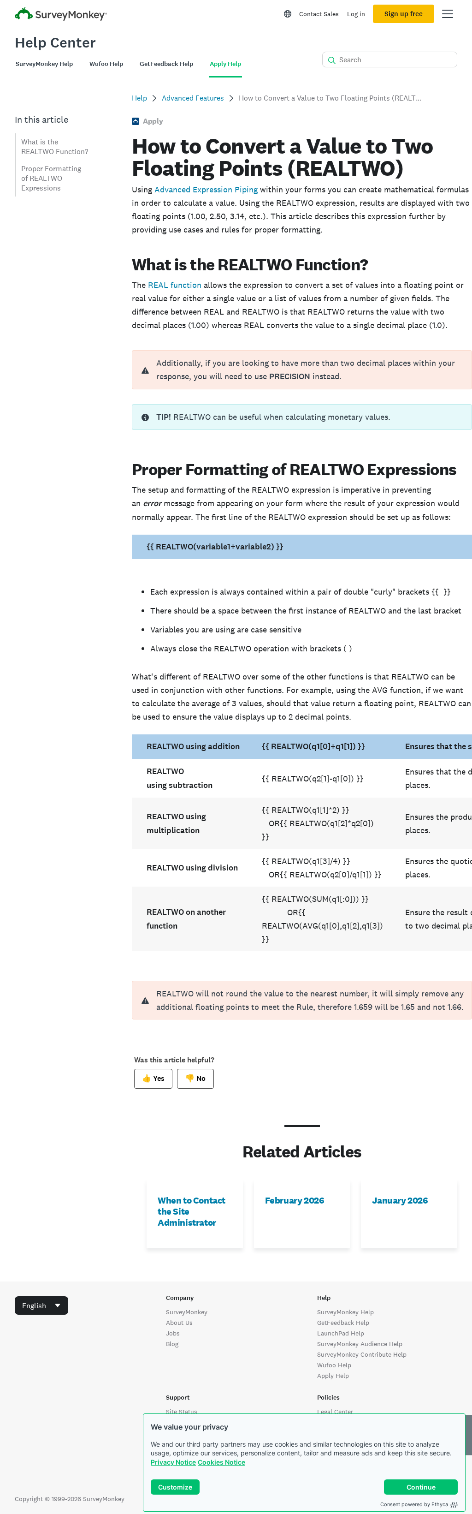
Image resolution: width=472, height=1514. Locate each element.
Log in (356, 14)
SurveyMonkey (186, 1312)
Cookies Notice (221, 1462)
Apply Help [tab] (225, 64)
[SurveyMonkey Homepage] (61, 15)
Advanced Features (193, 98)
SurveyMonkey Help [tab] (44, 64)
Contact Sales (319, 14)
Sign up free (403, 13)
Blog (172, 1344)
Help (139, 98)
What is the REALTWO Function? (54, 146)
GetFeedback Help (343, 1322)
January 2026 (400, 1200)
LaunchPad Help (340, 1333)
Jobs (173, 1333)
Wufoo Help (334, 1365)
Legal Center (335, 1411)
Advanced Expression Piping (206, 189)
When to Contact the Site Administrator (191, 1211)
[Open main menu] (447, 14)
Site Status (181, 1411)
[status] (302, 417)
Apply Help (333, 1375)
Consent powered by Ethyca (414, 1504)
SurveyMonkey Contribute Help (362, 1354)
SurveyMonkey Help (345, 1312)
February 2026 (294, 1200)
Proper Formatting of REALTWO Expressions (51, 178)
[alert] (302, 369)
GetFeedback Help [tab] (166, 64)
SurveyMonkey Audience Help (359, 1344)
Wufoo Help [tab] (106, 64)
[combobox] (41, 1305)
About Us (179, 1322)
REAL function (174, 285)
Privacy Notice (173, 1462)
